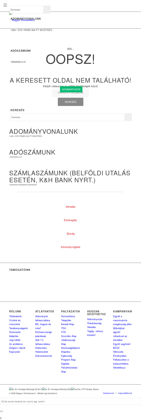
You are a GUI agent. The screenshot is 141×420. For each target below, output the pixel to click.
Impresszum (108, 392)
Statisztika (41, 348)
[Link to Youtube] (129, 389)
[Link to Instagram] (123, 389)
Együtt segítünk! (122, 344)
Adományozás (94, 319)
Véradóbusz (119, 367)
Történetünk (15, 316)
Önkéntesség (94, 323)
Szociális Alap (68, 336)
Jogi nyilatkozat (125, 392)
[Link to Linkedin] (118, 389)
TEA (63, 328)
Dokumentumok (43, 355)
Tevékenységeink (18, 328)
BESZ (116, 348)
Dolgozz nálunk (17, 348)
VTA (63, 332)
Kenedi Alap (67, 324)
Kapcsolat (14, 351)
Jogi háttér (14, 340)
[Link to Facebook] (112, 389)
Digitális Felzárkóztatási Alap (69, 367)
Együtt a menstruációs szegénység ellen (122, 320)
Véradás (91, 327)
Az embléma (16, 344)
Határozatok (41, 351)
